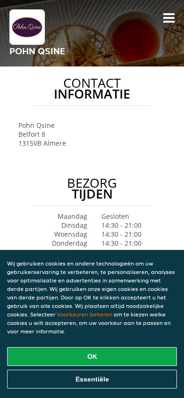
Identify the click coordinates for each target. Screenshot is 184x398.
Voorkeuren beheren (84, 314)
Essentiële (92, 379)
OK (92, 356)
